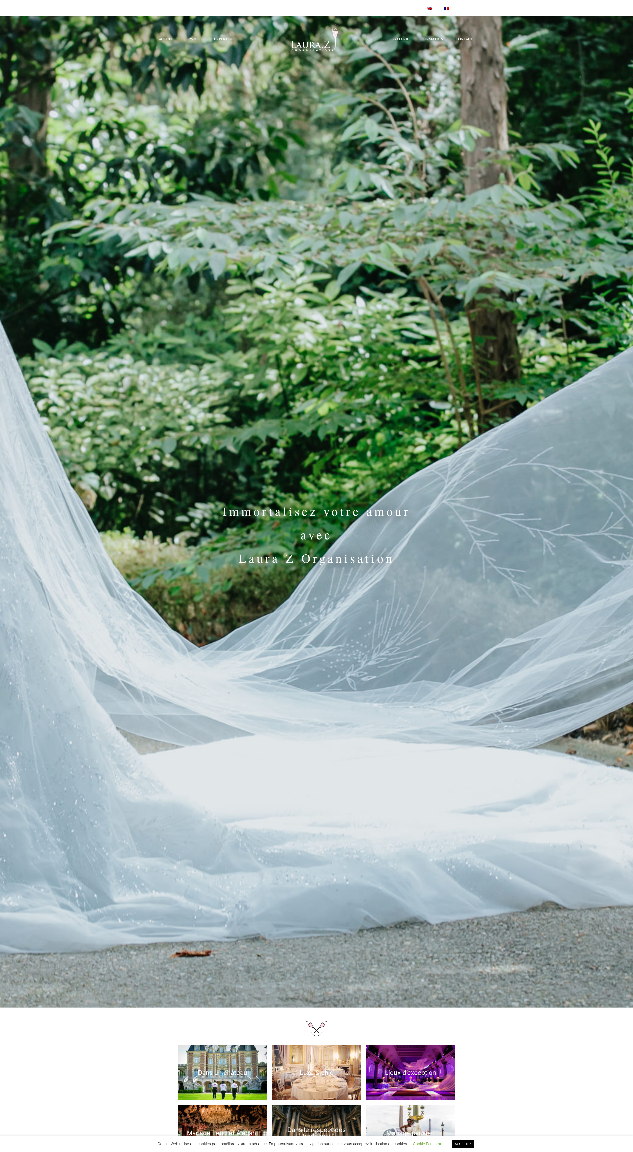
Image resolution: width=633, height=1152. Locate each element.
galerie (401, 38)
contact (464, 38)
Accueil (167, 38)
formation (432, 38)
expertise (223, 38)
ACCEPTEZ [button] (463, 1144)
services (193, 38)
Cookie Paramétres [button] (429, 1143)
